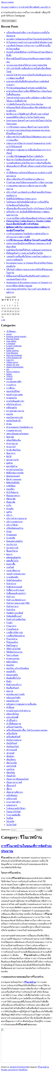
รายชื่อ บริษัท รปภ (14, 632)
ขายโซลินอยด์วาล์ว (15, 401)
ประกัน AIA (11, 544)
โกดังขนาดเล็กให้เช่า (16, 808)
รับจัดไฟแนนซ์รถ (14, 580)
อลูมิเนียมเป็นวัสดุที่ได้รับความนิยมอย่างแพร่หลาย (29, 250)
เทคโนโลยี (11, 766)
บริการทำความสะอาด (16, 518)
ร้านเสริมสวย (12, 629)
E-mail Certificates (14, 346)
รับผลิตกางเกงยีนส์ (14, 613)
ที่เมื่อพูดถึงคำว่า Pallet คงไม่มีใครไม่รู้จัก (24, 253)
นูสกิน (9, 512)
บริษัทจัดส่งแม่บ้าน (14, 528)
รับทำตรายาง (12, 606)
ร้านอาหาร (11, 626)
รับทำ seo (10, 596)
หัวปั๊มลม (10, 707)
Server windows (13, 372)
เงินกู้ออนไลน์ (12, 746)
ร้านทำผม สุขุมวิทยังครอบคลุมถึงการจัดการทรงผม (29, 182)
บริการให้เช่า (12, 525)
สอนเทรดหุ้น (12, 675)
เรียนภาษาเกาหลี (14, 782)
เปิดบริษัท (10, 772)
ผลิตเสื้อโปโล (12, 561)
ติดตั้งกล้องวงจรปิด (14, 473)
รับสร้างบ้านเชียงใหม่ (16, 619)
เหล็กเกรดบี (11, 799)
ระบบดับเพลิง (12, 577)
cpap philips (11, 341)
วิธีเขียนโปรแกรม (14, 652)
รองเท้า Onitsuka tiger (15, 574)
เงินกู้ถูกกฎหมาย (13, 740)
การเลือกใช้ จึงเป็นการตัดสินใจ (24, 156)
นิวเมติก (10, 509)
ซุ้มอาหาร (10, 453)
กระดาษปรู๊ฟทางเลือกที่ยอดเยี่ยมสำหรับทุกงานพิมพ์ (29, 218)
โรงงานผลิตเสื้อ (13, 815)
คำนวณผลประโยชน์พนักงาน (19, 427)
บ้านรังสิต (10, 538)
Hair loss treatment (14, 355)
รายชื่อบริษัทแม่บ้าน (15, 636)
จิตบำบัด (10, 437)
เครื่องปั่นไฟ (11, 733)
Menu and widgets (9, 21)
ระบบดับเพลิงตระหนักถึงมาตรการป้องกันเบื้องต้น (28, 163)
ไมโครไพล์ (11, 825)
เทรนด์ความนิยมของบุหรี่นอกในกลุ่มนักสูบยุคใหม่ (29, 39)
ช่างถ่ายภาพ (12, 443)
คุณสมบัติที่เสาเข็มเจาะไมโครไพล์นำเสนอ (25, 117)
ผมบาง (9, 554)
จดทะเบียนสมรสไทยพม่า (17, 434)
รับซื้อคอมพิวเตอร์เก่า (16, 593)
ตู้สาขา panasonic (13, 479)
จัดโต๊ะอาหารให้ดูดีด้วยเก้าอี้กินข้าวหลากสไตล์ (27, 114)
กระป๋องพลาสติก (13, 381)
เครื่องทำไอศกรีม (14, 727)
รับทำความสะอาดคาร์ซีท (18, 603)
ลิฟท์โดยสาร (12, 645)
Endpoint (10, 348)
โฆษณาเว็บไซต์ (13, 812)
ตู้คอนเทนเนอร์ (13, 476)
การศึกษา (10, 388)
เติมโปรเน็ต (11, 763)
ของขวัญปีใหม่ (13, 391)
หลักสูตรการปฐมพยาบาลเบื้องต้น (21, 704)
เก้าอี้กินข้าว (11, 720)
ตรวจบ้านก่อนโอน (14, 469)
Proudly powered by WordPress (14, 1070)
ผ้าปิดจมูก (11, 331)
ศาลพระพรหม (12, 658)
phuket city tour (12, 365)
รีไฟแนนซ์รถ (12, 642)
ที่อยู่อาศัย (10, 502)
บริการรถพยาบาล (14, 522)
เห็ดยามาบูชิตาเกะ (14, 792)
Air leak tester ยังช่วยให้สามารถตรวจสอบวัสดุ (26, 65)
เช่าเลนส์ (10, 753)
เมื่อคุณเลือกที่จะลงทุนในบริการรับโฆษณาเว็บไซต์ (29, 208)
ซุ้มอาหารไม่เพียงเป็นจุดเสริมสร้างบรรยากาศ (26, 159)
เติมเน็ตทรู (11, 759)
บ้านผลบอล (11, 535)
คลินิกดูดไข (11, 408)
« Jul (3, 320)
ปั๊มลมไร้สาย (12, 551)
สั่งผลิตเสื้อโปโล (13, 678)
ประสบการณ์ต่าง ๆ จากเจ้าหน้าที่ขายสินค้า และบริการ (26, 7)
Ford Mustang (12, 353)
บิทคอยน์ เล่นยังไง (14, 541)
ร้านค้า (9, 623)
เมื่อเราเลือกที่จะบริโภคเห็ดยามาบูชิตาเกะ (25, 179)
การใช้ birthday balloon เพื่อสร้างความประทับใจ (27, 127)
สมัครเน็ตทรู (12, 662)
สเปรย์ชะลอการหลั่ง (15, 694)
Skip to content (7, 2)
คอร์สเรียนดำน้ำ (13, 421)
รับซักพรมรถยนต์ (14, 587)
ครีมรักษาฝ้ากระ (13, 404)
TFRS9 (9, 376)
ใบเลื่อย (9, 818)
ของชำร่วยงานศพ (14, 394)
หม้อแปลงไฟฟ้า (13, 698)
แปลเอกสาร (11, 805)
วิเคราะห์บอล (12, 655)
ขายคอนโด (11, 398)
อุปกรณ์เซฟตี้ (12, 717)
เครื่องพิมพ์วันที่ (13, 737)
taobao (9, 374)
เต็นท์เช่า (10, 756)
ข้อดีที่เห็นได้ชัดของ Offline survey (21, 199)
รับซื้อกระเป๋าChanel (15, 590)
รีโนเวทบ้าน (11, 639)
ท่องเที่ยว (10, 489)
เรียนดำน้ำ (11, 776)
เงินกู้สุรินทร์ (11, 743)
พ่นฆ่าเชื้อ (10, 564)
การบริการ (11, 385)
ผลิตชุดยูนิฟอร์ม (13, 557)
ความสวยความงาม (15, 411)
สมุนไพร (10, 665)
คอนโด (9, 414)
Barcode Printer (12, 339)
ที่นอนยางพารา (13, 495)
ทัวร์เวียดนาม (12, 492)
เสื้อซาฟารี (11, 785)
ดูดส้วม (9, 463)
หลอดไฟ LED (12, 701)
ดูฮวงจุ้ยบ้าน (11, 466)
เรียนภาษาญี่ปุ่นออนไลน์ (17, 779)
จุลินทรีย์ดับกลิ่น (13, 440)
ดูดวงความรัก (12, 460)
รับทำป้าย (10, 610)
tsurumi (9, 379)
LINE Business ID (14, 357)
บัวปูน (9, 531)
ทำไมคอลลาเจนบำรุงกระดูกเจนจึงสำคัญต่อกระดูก (29, 42)
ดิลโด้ (8, 456)
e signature (10, 343)
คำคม (9, 424)
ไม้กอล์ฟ (10, 821)
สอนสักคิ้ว (11, 671)
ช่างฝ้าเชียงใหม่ (13, 450)
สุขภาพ (9, 691)
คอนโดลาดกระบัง (14, 417)
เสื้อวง (9, 789)
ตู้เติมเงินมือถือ (13, 482)
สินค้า (9, 681)
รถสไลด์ (10, 567)
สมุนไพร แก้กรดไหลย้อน (17, 668)
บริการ (9, 515)
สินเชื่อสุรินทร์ (12, 688)
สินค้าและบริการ (14, 684)
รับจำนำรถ (11, 583)
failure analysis (12, 350)
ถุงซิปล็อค (10, 486)
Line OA (10, 360)
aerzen (9, 334)
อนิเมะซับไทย (12, 714)
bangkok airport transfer (16, 336)
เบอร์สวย (10, 769)
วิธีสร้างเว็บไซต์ (13, 649)
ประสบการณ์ (12, 548)
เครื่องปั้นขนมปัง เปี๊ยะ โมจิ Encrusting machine (26, 730)
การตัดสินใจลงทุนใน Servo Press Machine (24, 104)
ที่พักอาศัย (10, 499)
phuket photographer (14, 367)
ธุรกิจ (8, 505)
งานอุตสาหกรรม (14, 430)
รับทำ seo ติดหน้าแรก (16, 600)
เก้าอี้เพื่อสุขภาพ (13, 724)
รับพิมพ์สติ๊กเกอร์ (13, 616)
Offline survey (12, 362)
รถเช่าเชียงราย (13, 570)
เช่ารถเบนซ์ (11, 750)
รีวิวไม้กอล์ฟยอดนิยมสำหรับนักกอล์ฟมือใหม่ (26, 88)
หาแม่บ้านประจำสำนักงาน (18, 711)
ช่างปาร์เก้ (11, 447)
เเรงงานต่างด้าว (13, 802)
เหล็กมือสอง (11, 795)
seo (7, 369)
